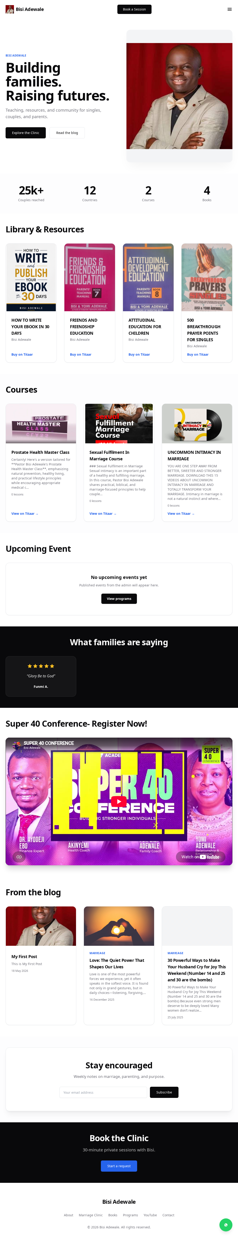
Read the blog (67, 132)
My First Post (24, 956)
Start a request (119, 1166)
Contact (168, 1215)
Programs (130, 1215)
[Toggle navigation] (229, 9)
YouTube (150, 1215)
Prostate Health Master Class (40, 452)
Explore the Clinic (25, 132)
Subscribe (164, 1092)
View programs (119, 598)
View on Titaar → (25, 513)
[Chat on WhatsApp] (225, 1224)
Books (112, 1215)
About (68, 1215)
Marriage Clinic (91, 1215)
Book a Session (134, 9)
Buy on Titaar (22, 354)
